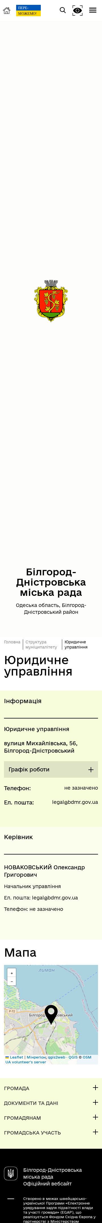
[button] (51, 1015)
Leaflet (16, 1057)
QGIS (73, 1057)
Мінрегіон (36, 1057)
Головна (12, 642)
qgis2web (56, 1057)
